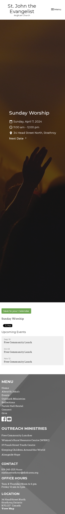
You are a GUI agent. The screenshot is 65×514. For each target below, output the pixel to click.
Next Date (16, 138)
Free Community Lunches (17, 435)
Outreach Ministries (13, 399)
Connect (6, 409)
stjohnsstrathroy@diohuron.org (20, 472)
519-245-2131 (8, 469)
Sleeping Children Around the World (23, 450)
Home (5, 388)
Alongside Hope (11, 454)
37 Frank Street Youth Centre (18, 445)
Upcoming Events (14, 332)
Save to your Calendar (16, 311)
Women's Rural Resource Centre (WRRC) (25, 440)
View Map (8, 508)
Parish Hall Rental (12, 406)
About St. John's (11, 391)
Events (5, 395)
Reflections (8, 402)
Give (4, 413)
